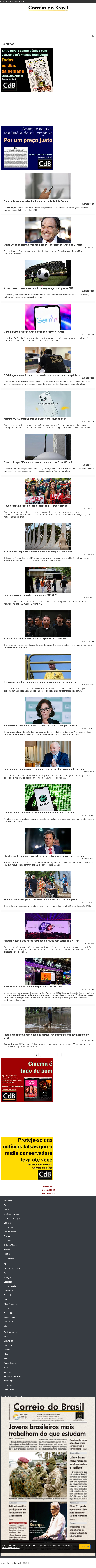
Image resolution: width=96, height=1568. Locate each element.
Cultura (7, 1209)
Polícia (7, 1249)
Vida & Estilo (9, 1389)
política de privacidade (11, 1548)
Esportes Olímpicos (12, 1286)
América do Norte (12, 1268)
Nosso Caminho (48, 1190)
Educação (8, 1223)
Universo (8, 1385)
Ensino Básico (10, 1227)
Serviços (7, 1372)
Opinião (7, 1240)
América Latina (10, 1332)
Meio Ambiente (10, 1304)
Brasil (6, 1205)
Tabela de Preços (48, 1194)
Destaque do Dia (11, 1214)
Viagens (7, 1326)
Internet (7, 1349)
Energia (7, 1277)
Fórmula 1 (8, 1290)
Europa (7, 1236)
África (6, 1264)
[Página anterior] (42, 1055)
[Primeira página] (36, 1055)
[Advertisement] (48, 23)
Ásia (6, 1273)
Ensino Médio (10, 1231)
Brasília (7, 1336)
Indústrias (8, 1299)
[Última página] (59, 1055)
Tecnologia (8, 1380)
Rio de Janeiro (10, 1317)
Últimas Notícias (11, 1258)
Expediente (48, 1186)
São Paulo (8, 1321)
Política (7, 1254)
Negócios (8, 1313)
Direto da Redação (12, 1218)
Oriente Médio (10, 1245)
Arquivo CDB (9, 1200)
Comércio (8, 1345)
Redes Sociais (10, 1363)
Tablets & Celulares (12, 1376)
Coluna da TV (10, 1341)
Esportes (8, 1282)
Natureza (8, 1308)
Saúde (6, 1367)
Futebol (7, 1295)
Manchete (8, 1354)
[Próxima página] (54, 1055)
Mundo (7, 1358)
